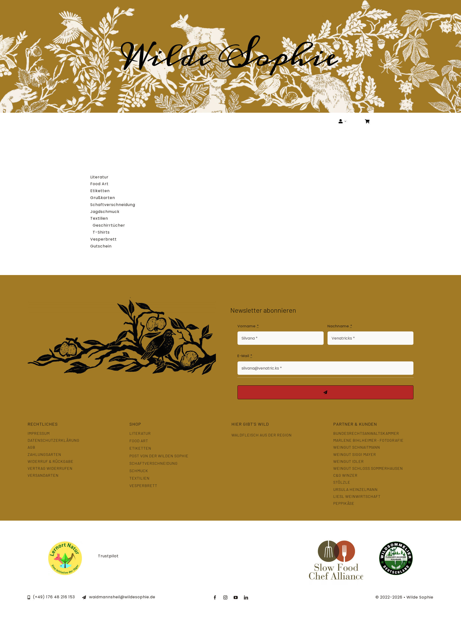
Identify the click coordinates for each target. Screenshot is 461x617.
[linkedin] (246, 597)
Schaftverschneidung (112, 204)
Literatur (99, 177)
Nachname (340, 326)
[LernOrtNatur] (65, 543)
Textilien (99, 218)
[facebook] (215, 597)
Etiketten (100, 191)
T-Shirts (101, 232)
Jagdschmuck (105, 211)
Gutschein (101, 246)
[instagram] (225, 597)
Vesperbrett (103, 239)
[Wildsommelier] (396, 543)
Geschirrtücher (109, 225)
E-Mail (244, 355)
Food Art (99, 184)
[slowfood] (336, 533)
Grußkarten (102, 197)
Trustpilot (108, 556)
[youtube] (236, 597)
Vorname (248, 326)
